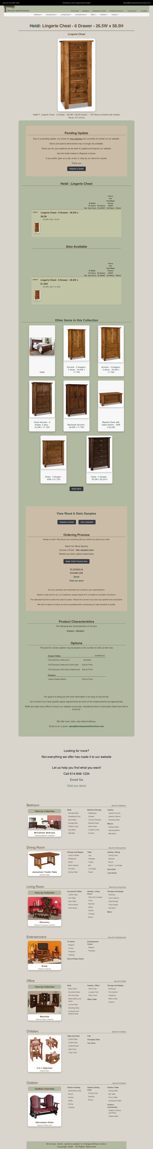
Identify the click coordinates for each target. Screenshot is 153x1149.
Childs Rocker (73, 1046)
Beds (69, 810)
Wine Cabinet (73, 865)
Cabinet (111, 1002)
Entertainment (80, 14)
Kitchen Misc (73, 872)
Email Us (76, 779)
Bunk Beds (72, 819)
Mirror (109, 912)
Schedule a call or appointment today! (76, 3)
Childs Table (73, 1039)
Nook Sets (111, 869)
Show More (76, 489)
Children (103, 14)
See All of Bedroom (119, 805)
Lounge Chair (93, 992)
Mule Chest (92, 826)
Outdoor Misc (113, 1116)
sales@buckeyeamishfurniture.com (86, 726)
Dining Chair (113, 855)
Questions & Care (99, 11)
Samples (85, 11)
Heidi (35, 26)
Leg (89, 855)
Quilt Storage (113, 901)
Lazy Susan (112, 873)
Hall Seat (111, 908)
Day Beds (72, 829)
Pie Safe (71, 868)
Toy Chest (91, 1043)
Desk (69, 985)
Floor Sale (75, 11)
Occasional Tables (74, 891)
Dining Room (51, 14)
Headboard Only (74, 816)
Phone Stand (73, 904)
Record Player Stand (75, 959)
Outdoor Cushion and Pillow (114, 1111)
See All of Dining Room (117, 848)
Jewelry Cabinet (114, 816)
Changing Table (93, 1039)
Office (93, 14)
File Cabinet (113, 992)
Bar (89, 865)
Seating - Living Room (93, 892)
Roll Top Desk (73, 995)
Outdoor (115, 14)
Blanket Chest (93, 823)
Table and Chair (73, 1036)
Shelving (111, 894)
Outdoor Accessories (112, 1105)
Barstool (111, 858)
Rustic (90, 872)
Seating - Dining (113, 852)
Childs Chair (73, 1042)
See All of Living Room (117, 887)
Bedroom (37, 14)
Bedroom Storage (94, 810)
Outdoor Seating (73, 1087)
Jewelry (110, 810)
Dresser (91, 816)
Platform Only (73, 826)
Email (76, 576)
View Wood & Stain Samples (76, 513)
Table (89, 852)
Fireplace (71, 951)
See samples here (85, 550)
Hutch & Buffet (73, 855)
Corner (70, 948)
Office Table (92, 999)
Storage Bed (73, 823)
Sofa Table (72, 901)
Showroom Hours (116, 11)
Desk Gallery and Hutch (74, 999)
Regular (71, 945)
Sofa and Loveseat (95, 897)
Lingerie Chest (93, 829)
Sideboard (72, 858)
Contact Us (132, 11)
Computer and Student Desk (73, 1012)
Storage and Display (75, 852)
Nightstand (92, 813)
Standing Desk (73, 1008)
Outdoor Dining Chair (93, 1088)
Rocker (91, 910)
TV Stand (71, 941)
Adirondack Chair (74, 1090)
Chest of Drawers (94, 819)
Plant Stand (72, 908)
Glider (90, 907)
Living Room (65, 14)
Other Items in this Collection (76, 320)
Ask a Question (87, 522)
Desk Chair (92, 988)
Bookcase (112, 988)
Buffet (70, 862)
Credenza (112, 995)
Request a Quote (76, 169)
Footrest (91, 914)
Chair (90, 900)
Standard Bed (73, 813)
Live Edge (92, 868)
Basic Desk (72, 988)
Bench (110, 862)
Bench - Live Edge (115, 865)
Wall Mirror (112, 833)
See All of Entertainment (117, 937)
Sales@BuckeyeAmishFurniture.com (136, 3)
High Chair (72, 1049)
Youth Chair (72, 1052)
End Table (72, 898)
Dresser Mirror (113, 827)
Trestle (90, 862)
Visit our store (76, 580)
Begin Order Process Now (76, 561)
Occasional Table (114, 1100)
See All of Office (120, 981)
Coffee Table (73, 894)
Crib (89, 1036)
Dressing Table (114, 819)
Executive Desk (74, 992)
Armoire (91, 833)
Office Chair (92, 995)
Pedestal (91, 858)
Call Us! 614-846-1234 (11, 3)
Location (144, 11)
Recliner (91, 904)
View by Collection (45, 811)
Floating (71, 955)
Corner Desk (73, 1004)
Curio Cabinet (113, 898)
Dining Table (113, 1090)
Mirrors (110, 823)
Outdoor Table (113, 1087)
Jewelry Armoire (114, 813)
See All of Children (119, 1031)
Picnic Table (113, 1097)
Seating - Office (93, 985)
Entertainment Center (92, 942)
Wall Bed (71, 833)
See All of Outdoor (119, 1083)
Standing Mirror (114, 830)
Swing (70, 1104)
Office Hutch (113, 998)
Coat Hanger (113, 904)
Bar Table (112, 1094)
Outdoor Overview (44, 1088)
